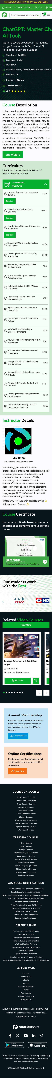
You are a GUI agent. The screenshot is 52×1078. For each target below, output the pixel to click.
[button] (4, 692)
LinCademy (11, 65)
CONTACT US (42, 1009)
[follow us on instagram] (41, 1036)
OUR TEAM (17, 1009)
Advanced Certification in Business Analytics (26, 898)
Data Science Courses (26, 862)
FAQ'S (33, 1017)
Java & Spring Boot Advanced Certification (26, 889)
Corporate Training (26, 996)
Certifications (26, 977)
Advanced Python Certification (25, 902)
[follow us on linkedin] (33, 1036)
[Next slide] (46, 693)
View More (26, 625)
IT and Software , (14, 70)
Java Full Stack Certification (26, 911)
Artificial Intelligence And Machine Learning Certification (26, 960)
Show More (12, 154)
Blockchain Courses (26, 875)
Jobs (39, 7)
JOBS (33, 1009)
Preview (9, 201)
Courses (26, 973)
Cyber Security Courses (26, 804)
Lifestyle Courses (26, 817)
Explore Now (19, 771)
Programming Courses (26, 797)
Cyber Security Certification (26, 954)
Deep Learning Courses (26, 856)
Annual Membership (26, 986)
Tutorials (25, 983)
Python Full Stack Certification (26, 915)
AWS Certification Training (26, 944)
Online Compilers (23, 7)
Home (6, 7)
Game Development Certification (26, 938)
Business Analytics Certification (26, 931)
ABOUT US (7, 1009)
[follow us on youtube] (26, 1036)
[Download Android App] (14, 1045)
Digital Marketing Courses (26, 827)
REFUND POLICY (39, 1013)
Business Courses (26, 810)
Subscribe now (19, 735)
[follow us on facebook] (10, 1036)
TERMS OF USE (11, 1013)
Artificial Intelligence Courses (26, 853)
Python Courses (26, 843)
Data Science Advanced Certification (26, 892)
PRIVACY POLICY (24, 1013)
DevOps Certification (26, 934)
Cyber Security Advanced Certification (26, 905)
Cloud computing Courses (26, 866)
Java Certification (26, 950)
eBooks (26, 980)
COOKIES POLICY (22, 1017)
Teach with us (26, 999)
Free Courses (26, 993)
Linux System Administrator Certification (26, 957)
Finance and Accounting (26, 801)
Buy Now (19, 680)
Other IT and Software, (33, 70)
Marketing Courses (26, 807)
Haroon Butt (12, 668)
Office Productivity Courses (26, 823)
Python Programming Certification (26, 947)
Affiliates (26, 990)
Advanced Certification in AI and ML (26, 908)
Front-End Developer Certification (26, 941)
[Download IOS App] (37, 1045)
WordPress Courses (26, 830)
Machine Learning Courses (26, 859)
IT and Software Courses (26, 814)
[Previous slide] (39, 693)
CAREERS (26, 1009)
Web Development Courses (26, 820)
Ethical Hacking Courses (26, 869)
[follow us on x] (17, 1036)
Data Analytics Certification (26, 918)
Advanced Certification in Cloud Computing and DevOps (26, 895)
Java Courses (26, 846)
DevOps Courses (26, 849)
